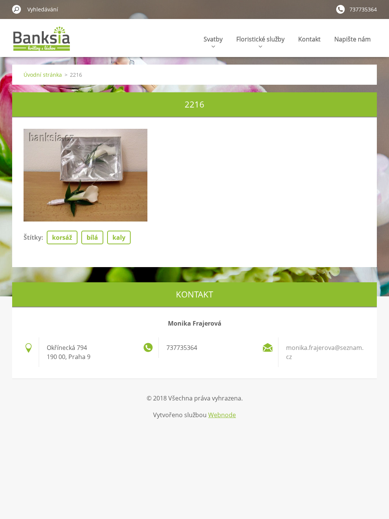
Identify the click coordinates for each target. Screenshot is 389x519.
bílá (92, 237)
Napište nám (352, 39)
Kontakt (309, 39)
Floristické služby (260, 39)
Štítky (32, 237)
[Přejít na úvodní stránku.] (41, 43)
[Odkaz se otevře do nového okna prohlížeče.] (85, 175)
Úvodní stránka (43, 74)
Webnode (222, 415)
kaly (118, 237)
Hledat (16, 9)
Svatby (213, 39)
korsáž (62, 237)
